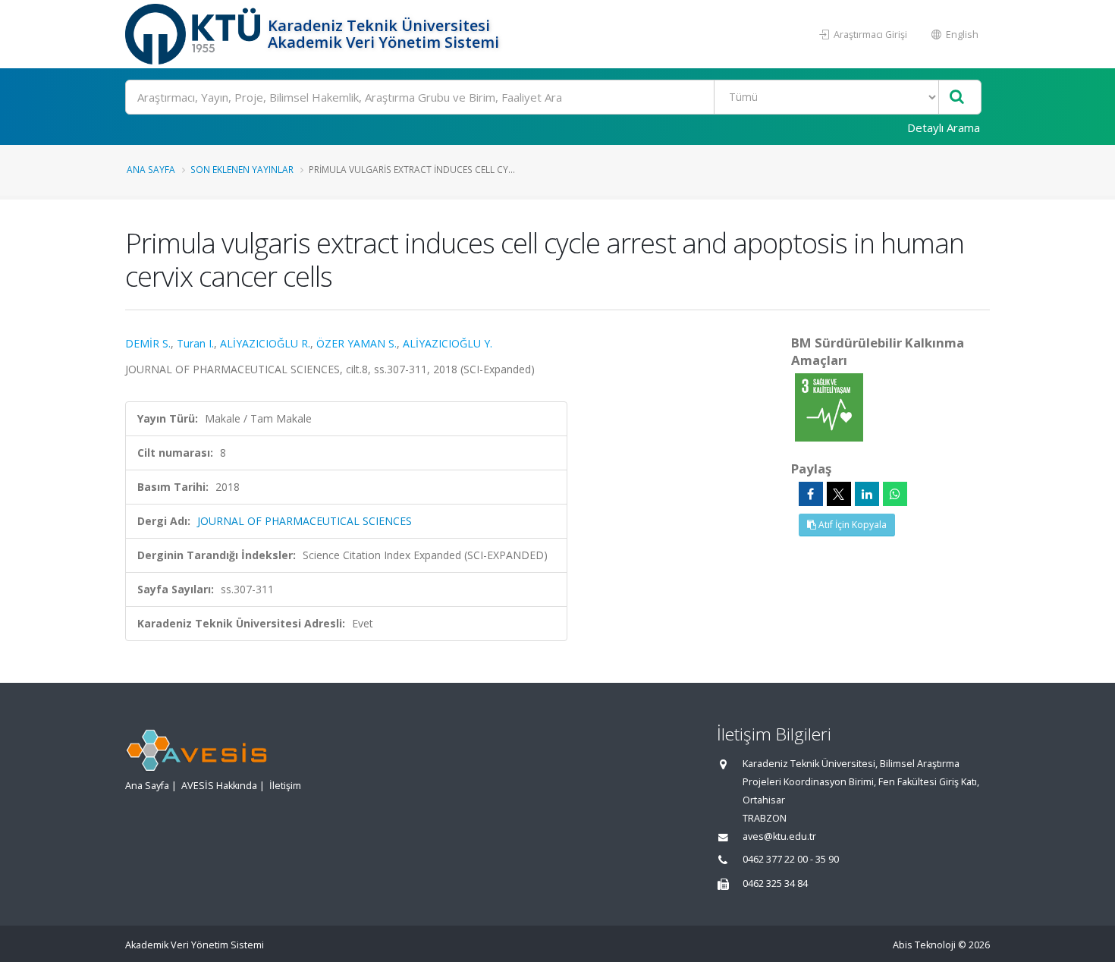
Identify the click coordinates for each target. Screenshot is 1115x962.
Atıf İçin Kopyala (851, 524)
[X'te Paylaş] (839, 494)
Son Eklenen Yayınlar (242, 169)
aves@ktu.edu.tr (779, 836)
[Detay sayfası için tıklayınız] (829, 406)
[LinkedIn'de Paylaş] (867, 494)
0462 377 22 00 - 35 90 (791, 859)
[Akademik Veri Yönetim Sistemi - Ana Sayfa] (194, 34)
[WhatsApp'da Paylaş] (895, 494)
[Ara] (957, 97)
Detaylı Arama (943, 127)
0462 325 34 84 (775, 883)
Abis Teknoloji (924, 944)
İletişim (285, 785)
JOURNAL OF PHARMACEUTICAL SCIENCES (304, 521)
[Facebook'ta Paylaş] (811, 494)
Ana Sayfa (151, 169)
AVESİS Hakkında (219, 785)
